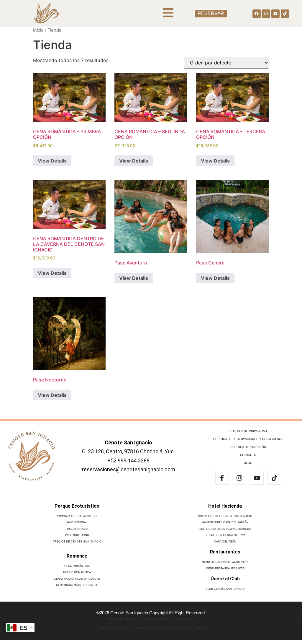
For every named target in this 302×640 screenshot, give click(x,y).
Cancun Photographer (121, 618)
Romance (77, 556)
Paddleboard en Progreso (115, 627)
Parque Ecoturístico (77, 506)
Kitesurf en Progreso (191, 627)
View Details (52, 161)
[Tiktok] (285, 13)
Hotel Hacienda (225, 506)
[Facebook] (256, 13)
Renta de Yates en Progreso (154, 627)
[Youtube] (275, 13)
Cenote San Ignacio (128, 442)
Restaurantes (225, 552)
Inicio (38, 30)
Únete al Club (225, 578)
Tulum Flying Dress (183, 618)
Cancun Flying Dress (153, 618)
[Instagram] (266, 13)
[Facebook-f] (222, 478)
